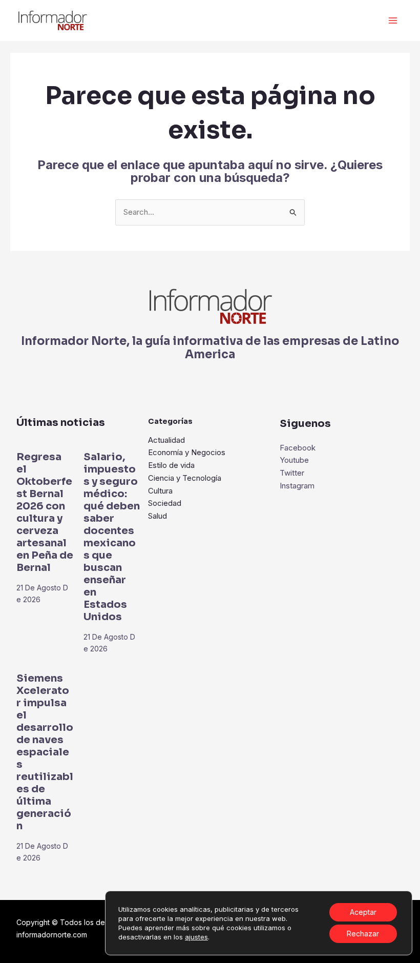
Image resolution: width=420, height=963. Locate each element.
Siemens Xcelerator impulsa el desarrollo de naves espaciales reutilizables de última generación (44, 752)
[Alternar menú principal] (393, 21)
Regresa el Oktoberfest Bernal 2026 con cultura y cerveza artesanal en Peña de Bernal (44, 512)
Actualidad (166, 440)
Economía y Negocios (186, 452)
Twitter (292, 473)
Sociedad (164, 503)
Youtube (294, 460)
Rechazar (363, 933)
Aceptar (363, 912)
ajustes (196, 937)
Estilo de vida (171, 465)
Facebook (298, 448)
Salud (157, 516)
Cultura (160, 491)
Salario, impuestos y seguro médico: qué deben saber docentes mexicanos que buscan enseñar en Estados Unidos (111, 536)
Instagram (297, 485)
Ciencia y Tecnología (184, 478)
